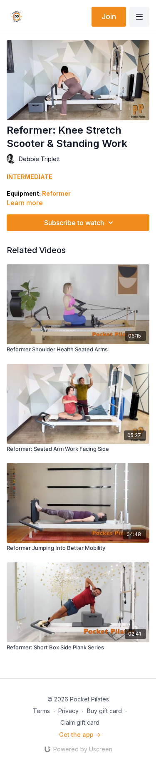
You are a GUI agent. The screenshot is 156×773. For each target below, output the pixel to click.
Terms (41, 710)
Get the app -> (80, 734)
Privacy (68, 710)
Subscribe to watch (74, 223)
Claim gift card (79, 722)
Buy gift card (104, 710)
